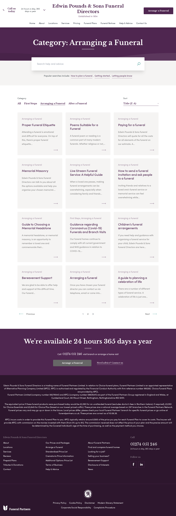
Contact (7, 469)
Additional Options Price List (59, 460)
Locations (53, 23)
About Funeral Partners (99, 442)
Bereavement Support (98, 460)
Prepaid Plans (9, 460)
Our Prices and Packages (58, 442)
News (90, 469)
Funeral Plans (90, 23)
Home (32, 23)
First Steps (30, 103)
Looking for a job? (96, 451)
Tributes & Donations (13, 464)
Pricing (76, 23)
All (19, 103)
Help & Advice (125, 23)
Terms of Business (54, 464)
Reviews (7, 455)
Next (147, 313)
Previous (30, 313)
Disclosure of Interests (98, 464)
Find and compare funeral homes (104, 447)
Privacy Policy (59, 502)
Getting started (102, 75)
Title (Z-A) (129, 103)
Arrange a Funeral (72, 363)
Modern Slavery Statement (110, 502)
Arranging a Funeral (52, 103)
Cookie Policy (75, 502)
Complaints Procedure (104, 507)
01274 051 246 (72, 354)
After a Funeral (77, 103)
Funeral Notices (108, 23)
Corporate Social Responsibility (76, 507)
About (42, 23)
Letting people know (122, 75)
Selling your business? (98, 455)
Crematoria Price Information (60, 455)
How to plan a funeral (81, 75)
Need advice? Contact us (110, 362)
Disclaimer (90, 502)
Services (65, 23)
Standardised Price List (57, 451)
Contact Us (141, 23)
